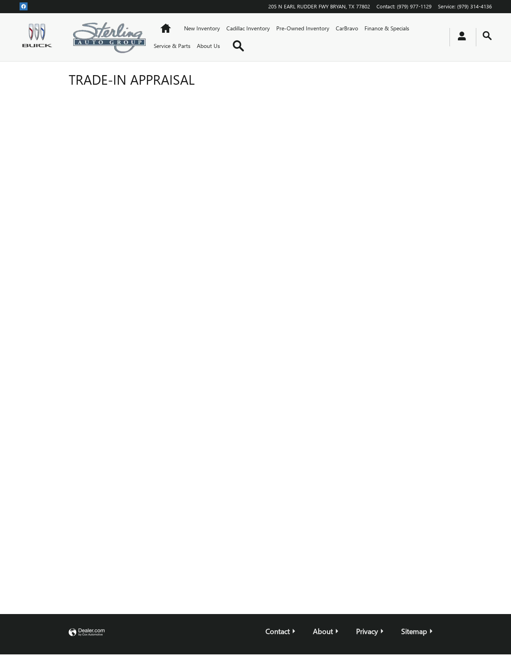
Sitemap (414, 631)
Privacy (367, 631)
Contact (277, 631)
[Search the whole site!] (487, 36)
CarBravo (347, 28)
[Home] (38, 37)
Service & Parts (172, 46)
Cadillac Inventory (248, 28)
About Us (208, 46)
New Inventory (202, 28)
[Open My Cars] (459, 37)
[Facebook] (24, 6)
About (323, 631)
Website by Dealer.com (87, 632)
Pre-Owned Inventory (302, 28)
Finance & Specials (386, 28)
